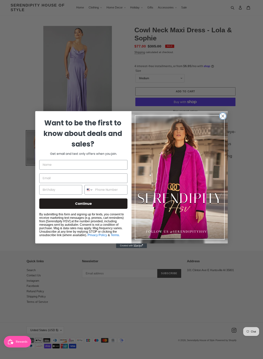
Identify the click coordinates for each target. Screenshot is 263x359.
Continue (83, 203)
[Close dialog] (222, 116)
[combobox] (89, 189)
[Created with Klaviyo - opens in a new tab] (131, 245)
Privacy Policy (97, 235)
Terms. (115, 235)
